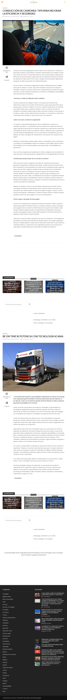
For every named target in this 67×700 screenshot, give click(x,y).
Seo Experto (13, 698)
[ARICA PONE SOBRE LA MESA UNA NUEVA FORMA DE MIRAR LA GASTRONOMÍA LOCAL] (37, 620)
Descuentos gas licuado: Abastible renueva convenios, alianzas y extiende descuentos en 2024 (53, 658)
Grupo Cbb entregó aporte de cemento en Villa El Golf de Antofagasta (51, 663)
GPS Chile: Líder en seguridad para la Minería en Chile (52, 645)
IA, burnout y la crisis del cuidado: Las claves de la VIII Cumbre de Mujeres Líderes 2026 (53, 627)
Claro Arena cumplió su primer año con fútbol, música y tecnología (12, 286)
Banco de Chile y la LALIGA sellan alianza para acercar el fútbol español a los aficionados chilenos (54, 286)
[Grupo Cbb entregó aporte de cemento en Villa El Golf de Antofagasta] (37, 664)
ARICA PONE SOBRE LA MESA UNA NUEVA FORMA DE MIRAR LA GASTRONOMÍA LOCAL (53, 620)
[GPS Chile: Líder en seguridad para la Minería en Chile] (37, 646)
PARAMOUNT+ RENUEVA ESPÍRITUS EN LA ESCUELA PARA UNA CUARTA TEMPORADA (52, 641)
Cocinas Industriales (39, 313)
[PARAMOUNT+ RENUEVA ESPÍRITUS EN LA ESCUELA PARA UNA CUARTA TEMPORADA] (37, 641)
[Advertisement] (38, 258)
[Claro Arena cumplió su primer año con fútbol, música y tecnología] (37, 595)
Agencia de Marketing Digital (33, 698)
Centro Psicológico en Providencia (43, 323)
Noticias (5, 8)
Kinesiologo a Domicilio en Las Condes (44, 320)
